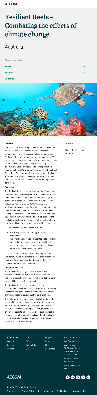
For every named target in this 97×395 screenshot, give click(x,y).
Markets (10, 341)
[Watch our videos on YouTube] (88, 377)
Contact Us (31, 345)
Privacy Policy (28, 391)
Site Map (30, 348)
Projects (10, 348)
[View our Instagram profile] (73, 377)
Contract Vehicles (72, 337)
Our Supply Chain (71, 341)
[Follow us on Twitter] (83, 377)
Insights (48, 337)
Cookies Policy (63, 391)
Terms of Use (12, 391)
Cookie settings (80, 391)
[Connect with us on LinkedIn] (78, 377)
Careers (29, 337)
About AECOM (13, 337)
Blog (47, 345)
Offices (29, 341)
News (47, 341)
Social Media (51, 348)
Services (10, 345)
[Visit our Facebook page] (68, 377)
